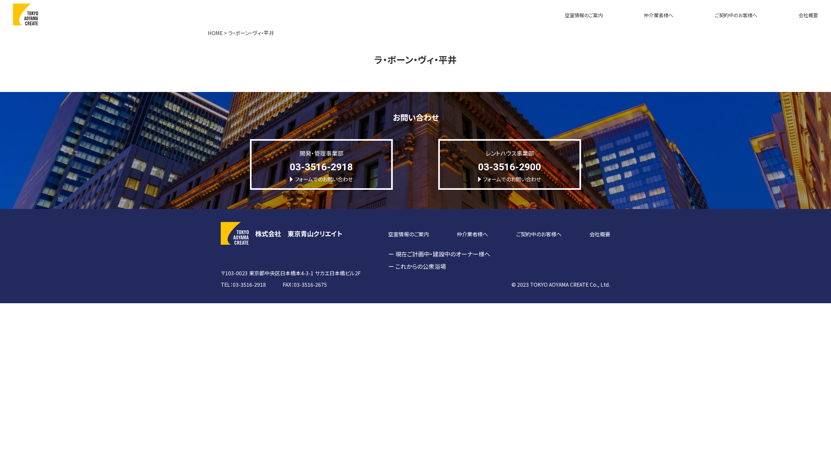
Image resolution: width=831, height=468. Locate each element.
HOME (215, 33)
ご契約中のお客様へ (736, 15)
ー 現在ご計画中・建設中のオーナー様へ (439, 254)
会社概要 (808, 15)
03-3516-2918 (321, 167)
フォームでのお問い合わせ (324, 179)
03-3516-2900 (509, 167)
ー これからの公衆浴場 (417, 266)
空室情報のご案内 (584, 15)
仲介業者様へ (658, 15)
